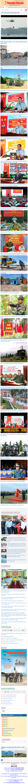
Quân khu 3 (5, 721)
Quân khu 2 (5, 719)
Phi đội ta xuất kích (6, 702)
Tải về (26, 696)
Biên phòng (5, 732)
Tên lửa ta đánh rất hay (7, 698)
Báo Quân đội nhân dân (8, 730)
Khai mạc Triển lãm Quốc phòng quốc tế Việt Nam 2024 (12, 600)
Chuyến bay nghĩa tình (5, 535)
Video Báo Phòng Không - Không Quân (10, 513)
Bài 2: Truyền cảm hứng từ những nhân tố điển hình (13, 639)
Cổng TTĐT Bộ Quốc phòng (9, 728)
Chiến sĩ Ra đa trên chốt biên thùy (9, 696)
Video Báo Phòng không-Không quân (10, 12)
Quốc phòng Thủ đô (7, 735)
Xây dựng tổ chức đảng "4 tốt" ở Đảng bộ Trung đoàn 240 (12, 231)
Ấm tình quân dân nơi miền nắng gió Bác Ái (9, 292)
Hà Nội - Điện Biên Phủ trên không (9, 695)
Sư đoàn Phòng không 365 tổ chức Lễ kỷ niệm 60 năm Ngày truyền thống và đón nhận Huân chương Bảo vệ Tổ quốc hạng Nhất (13, 388)
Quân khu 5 (5, 724)
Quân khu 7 (5, 726)
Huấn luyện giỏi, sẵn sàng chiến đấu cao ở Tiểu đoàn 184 (12, 410)
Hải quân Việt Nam (7, 733)
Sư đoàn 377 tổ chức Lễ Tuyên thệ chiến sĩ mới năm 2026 (12, 481)
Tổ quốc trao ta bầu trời (7, 700)
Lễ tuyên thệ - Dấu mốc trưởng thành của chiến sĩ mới (11, 505)
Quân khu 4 (5, 722)
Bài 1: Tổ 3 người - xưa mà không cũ (10, 638)
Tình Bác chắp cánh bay (7, 703)
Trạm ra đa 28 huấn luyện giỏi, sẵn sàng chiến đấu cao (12, 363)
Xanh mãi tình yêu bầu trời (8, 636)
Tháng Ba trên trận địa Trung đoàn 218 (10, 643)
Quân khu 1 (5, 717)
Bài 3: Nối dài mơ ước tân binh (9, 641)
